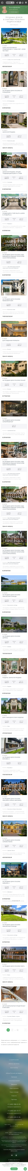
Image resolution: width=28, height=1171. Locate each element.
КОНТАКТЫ (14, 1067)
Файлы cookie (14, 1150)
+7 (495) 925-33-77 (14, 1110)
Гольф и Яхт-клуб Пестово (13, 59)
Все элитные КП (14, 1126)
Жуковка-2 (9, 767)
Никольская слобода (12, 605)
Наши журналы (14, 1088)
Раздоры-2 (9, 223)
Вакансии (14, 1084)
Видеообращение (14, 7)
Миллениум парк (11, 309)
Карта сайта (7, 1124)
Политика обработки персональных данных (14, 1149)
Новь (8, 726)
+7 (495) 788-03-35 (14, 1104)
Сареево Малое (11, 850)
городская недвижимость (14, 1106)
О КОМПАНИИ (14, 1059)
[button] (3, 36)
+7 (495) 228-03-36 (14, 1117)
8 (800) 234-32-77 (14, 1160)
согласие (16, 1164)
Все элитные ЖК (19, 1124)
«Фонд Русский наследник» (14, 1073)
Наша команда (14, 1092)
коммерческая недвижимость (14, 1119)
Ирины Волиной (13, 9)
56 (17, 1030)
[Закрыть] (26, 7)
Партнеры (14, 1099)
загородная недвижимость (14, 1113)
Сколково (9, 182)
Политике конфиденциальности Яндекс (14, 1146)
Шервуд (9, 646)
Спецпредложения (14, 1080)
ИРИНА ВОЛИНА (14, 1063)
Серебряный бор (11, 430)
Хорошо (14, 1168)
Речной (9, 349)
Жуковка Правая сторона (13, 1016)
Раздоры (9, 686)
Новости (14, 1095)
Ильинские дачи (11, 140)
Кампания (14, 1077)
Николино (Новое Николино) (14, 809)
